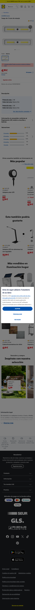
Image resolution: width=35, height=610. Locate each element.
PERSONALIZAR (17, 314)
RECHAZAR (17, 320)
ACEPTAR (17, 309)
